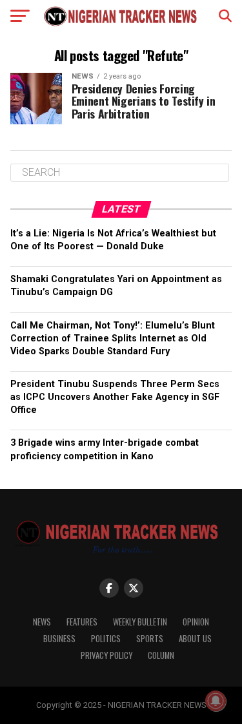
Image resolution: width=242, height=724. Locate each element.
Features (81, 622)
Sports (149, 639)
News (42, 622)
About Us (195, 639)
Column (161, 655)
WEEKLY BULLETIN (140, 622)
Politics (106, 639)
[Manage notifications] (215, 701)
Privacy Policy (106, 655)
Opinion (196, 622)
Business (59, 639)
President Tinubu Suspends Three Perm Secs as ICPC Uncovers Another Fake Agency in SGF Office (114, 397)
